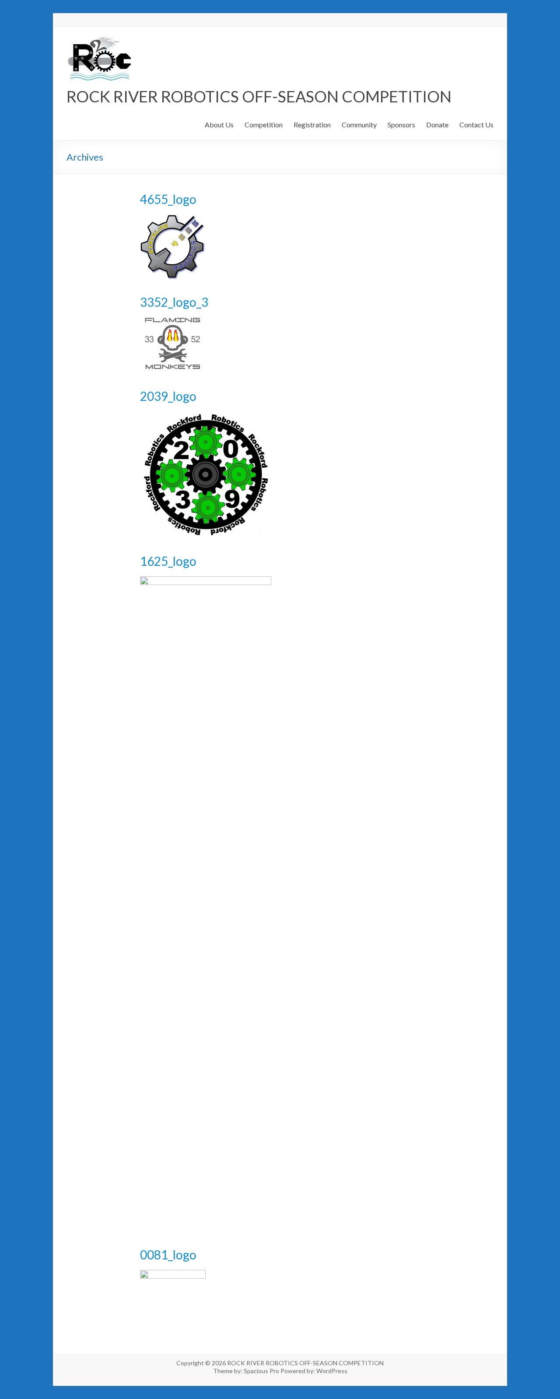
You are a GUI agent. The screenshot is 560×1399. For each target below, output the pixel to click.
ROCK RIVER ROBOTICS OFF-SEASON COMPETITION (259, 96)
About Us (219, 124)
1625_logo (168, 561)
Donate (437, 124)
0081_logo (168, 1254)
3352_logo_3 (174, 302)
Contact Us (476, 124)
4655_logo (168, 199)
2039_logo (168, 396)
